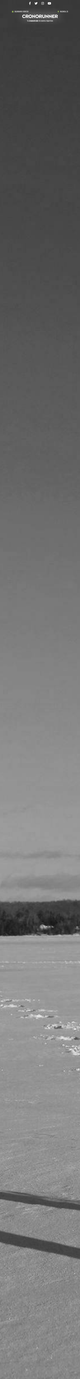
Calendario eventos (21, 11)
